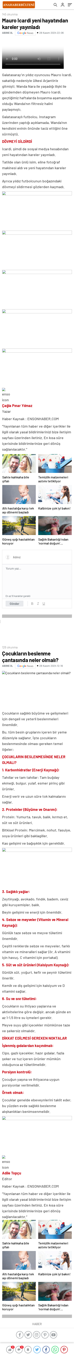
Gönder (14, 603)
